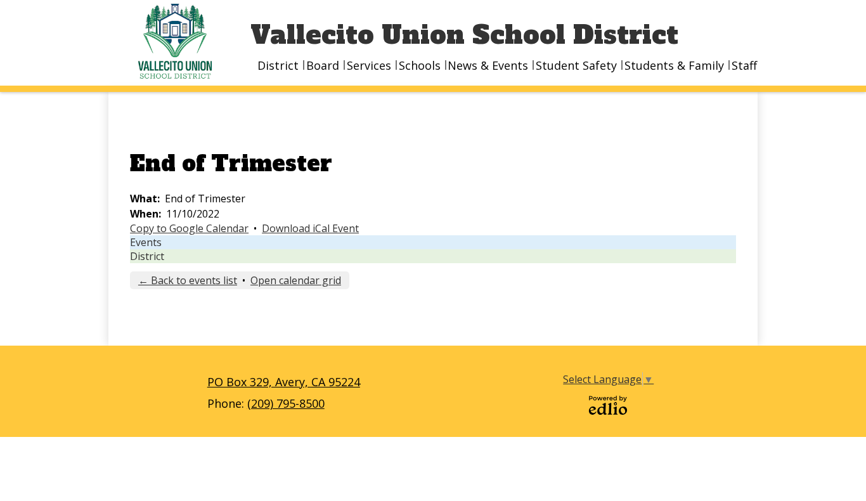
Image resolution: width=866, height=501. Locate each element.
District (147, 256)
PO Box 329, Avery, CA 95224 (283, 381)
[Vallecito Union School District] (179, 41)
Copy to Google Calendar (189, 228)
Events (146, 242)
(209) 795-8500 (286, 403)
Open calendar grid (295, 280)
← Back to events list (187, 280)
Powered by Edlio (608, 405)
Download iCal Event (310, 228)
